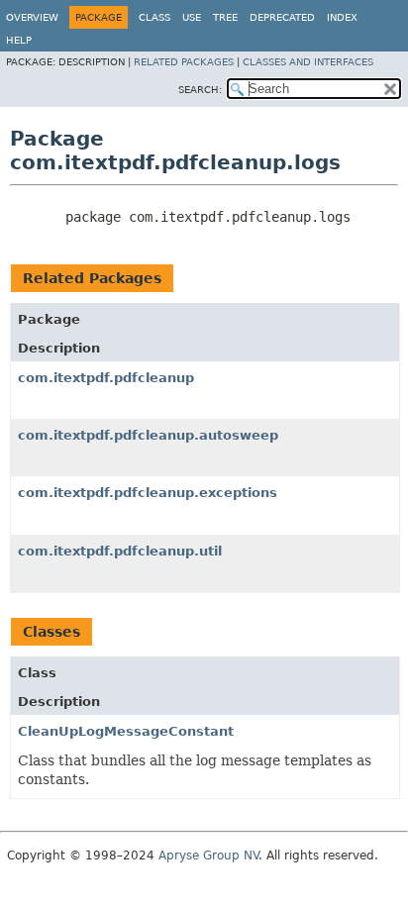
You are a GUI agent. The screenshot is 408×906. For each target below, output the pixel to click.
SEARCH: (200, 89)
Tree (225, 17)
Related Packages (184, 61)
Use (191, 17)
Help (19, 40)
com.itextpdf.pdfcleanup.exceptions (147, 492)
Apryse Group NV (208, 855)
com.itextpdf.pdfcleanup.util (120, 551)
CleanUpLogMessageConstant (126, 731)
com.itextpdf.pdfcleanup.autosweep (148, 435)
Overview (32, 17)
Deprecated (282, 17)
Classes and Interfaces (308, 61)
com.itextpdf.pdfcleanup (106, 377)
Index (342, 17)
